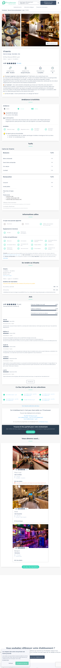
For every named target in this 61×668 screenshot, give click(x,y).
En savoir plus (5, 660)
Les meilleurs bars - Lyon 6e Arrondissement (12, 399)
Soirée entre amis (17, 7)
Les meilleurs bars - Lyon (11, 394)
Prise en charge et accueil (44, 304)
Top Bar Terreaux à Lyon (29, 399)
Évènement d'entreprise (41, 7)
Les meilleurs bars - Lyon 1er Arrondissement (30, 394)
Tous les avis (30, 381)
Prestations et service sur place (44, 313)
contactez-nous (43, 421)
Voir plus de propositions (30, 567)
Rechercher (30, 432)
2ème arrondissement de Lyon (11, 255)
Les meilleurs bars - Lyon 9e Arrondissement (48, 399)
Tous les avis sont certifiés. (10, 306)
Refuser (11, 663)
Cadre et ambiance (44, 308)
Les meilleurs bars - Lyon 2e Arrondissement (48, 394)
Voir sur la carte (7, 275)
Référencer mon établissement (48, 2)
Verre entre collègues (29, 7)
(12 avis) (19, 63)
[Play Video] (11, 30)
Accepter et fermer (22, 663)
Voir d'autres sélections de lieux (30, 406)
